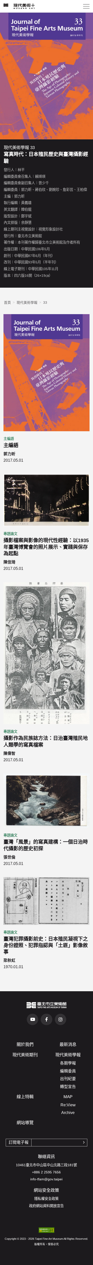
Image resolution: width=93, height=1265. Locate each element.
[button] (86, 6)
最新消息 (68, 1044)
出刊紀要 (68, 1079)
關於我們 (25, 1044)
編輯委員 (68, 1071)
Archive (68, 1113)
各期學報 (68, 1063)
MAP (67, 1096)
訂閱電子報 (19, 1142)
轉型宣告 (68, 1087)
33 (45, 302)
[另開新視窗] (47, 1005)
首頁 (7, 302)
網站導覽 (25, 1122)
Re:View (68, 1105)
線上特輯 (25, 1096)
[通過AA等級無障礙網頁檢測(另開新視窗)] (46, 1230)
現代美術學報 (27, 302)
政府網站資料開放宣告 (46, 1206)
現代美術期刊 (25, 1054)
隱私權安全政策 (46, 1199)
